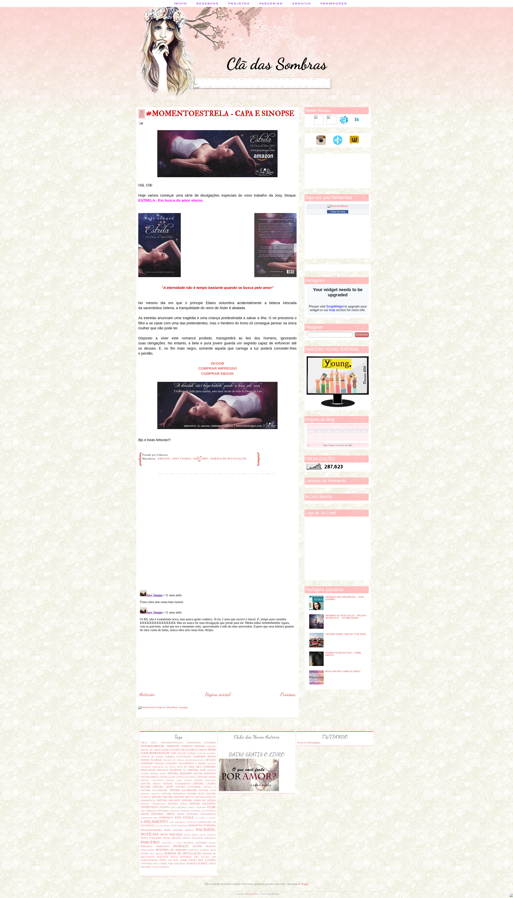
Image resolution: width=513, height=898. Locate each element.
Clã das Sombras (276, 63)
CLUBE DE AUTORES (206, 753)
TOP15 (162, 860)
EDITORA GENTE (163, 786)
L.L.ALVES (211, 818)
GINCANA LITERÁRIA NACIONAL (185, 811)
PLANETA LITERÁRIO (195, 843)
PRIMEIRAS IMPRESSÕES (155, 846)
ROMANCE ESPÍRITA (199, 850)
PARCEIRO (201, 458)
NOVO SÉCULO (172, 838)
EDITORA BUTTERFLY (186, 777)
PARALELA (210, 838)
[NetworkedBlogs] (337, 206)
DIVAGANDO (148, 770)
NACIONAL (206, 830)
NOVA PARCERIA (171, 834)
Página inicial (217, 694)
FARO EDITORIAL (178, 807)
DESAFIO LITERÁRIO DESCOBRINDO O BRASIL (180, 763)
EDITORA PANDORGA (173, 793)
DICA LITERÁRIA (206, 766)
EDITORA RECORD (162, 797)
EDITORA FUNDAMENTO (177, 783)
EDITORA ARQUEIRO (180, 773)
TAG (196, 857)
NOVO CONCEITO (151, 838)
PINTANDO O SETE (172, 843)
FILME (211, 807)
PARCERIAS (271, 3)
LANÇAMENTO (154, 822)
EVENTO (164, 807)
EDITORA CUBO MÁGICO (179, 780)
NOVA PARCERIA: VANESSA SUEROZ (343, 671)
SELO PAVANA (156, 854)
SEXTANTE (162, 857)
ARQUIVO (301, 3)
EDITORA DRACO (150, 783)
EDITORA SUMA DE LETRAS (199, 800)
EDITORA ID (209, 787)
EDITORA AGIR (197, 770)
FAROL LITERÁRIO (197, 807)
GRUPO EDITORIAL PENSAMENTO (196, 814)
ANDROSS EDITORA (193, 746)
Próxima (288, 694)
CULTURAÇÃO (184, 756)
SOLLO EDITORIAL (181, 857)
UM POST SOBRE (177, 860)
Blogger (304, 884)
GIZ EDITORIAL (208, 811)
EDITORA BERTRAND (204, 773)
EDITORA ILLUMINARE (183, 790)
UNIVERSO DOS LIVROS (154, 863)
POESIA (212, 843)
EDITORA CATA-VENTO (152, 780)
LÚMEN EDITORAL (179, 826)
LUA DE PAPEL (163, 826)
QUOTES (197, 846)
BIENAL (145, 750)
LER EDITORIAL (177, 822)
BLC (152, 750)
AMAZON (164, 458)
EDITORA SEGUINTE (168, 800)
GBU (143, 811)
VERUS (212, 863)
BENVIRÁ (211, 746)
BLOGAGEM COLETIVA (168, 749)
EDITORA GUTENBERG (188, 787)
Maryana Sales (252, 894)
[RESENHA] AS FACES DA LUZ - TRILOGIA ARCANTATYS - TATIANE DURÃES (345, 616)
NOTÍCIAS (150, 834)
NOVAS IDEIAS (191, 835)
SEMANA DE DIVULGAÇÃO (228, 458)
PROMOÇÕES (334, 3)
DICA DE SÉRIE (186, 767)
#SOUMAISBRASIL (153, 746)
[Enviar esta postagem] (140, 123)
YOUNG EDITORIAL (160, 867)
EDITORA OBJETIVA (150, 794)
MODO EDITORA (173, 830)
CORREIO (170, 756)
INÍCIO (180, 3)
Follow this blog (337, 211)
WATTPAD (146, 867)
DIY (184, 770)
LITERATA (191, 822)
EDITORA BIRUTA (150, 777)
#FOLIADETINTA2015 (172, 742)
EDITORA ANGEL (158, 773)
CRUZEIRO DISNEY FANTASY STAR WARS (345, 634)
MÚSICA (189, 830)
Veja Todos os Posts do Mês (337, 445)
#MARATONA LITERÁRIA (201, 742)
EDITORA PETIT (195, 793)
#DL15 (154, 742)
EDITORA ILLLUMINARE (154, 790)
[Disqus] (217, 535)
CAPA (173, 753)
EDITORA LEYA (207, 790)
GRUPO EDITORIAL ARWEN (158, 814)
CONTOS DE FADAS (152, 756)
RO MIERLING (178, 850)
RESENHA (162, 849)
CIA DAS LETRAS (186, 753)
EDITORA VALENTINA (202, 803)
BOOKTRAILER (159, 753)
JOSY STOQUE (181, 458)
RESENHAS (208, 3)
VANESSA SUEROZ (197, 863)
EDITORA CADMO (206, 777)
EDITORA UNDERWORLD (153, 804)
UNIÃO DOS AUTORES (202, 860)
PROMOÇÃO (181, 846)
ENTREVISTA (149, 807)
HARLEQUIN (146, 818)
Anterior (147, 694)
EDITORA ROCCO (184, 797)
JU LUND (200, 818)
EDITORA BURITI (167, 777)
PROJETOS (239, 3)
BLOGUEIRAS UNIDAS (194, 749)
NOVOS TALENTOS (193, 838)
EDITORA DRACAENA (205, 780)
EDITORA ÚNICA (177, 803)
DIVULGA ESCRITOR (169, 770)
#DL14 (144, 742)
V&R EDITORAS (176, 863)
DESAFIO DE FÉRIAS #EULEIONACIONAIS (183, 760)
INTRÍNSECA (166, 817)
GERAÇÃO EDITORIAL (157, 811)
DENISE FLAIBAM (151, 760)
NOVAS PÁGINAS (207, 835)
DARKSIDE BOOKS (204, 756)
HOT (155, 818)
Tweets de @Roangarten (308, 742)
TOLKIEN (205, 857)
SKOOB (217, 363)
